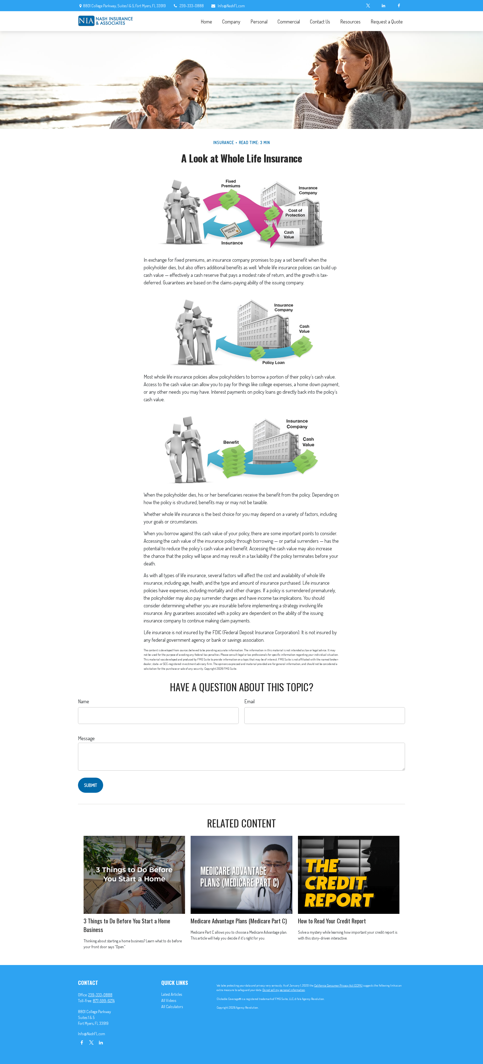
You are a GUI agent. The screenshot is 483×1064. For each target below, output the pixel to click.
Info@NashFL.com (231, 5)
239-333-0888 (192, 5)
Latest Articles (171, 994)
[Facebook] (398, 5)
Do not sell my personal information (283, 990)
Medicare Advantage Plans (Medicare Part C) (239, 920)
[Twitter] (368, 5)
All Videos (168, 1000)
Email (249, 701)
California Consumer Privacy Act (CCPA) (338, 985)
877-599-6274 (104, 1000)
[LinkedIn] (383, 5)
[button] (206, 21)
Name (83, 701)
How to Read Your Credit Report (332, 920)
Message (86, 738)
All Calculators (172, 1006)
